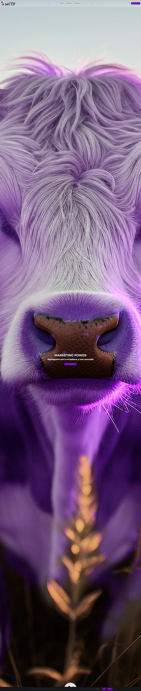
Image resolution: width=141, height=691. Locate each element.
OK (104, 689)
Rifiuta (110, 689)
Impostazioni (98, 688)
